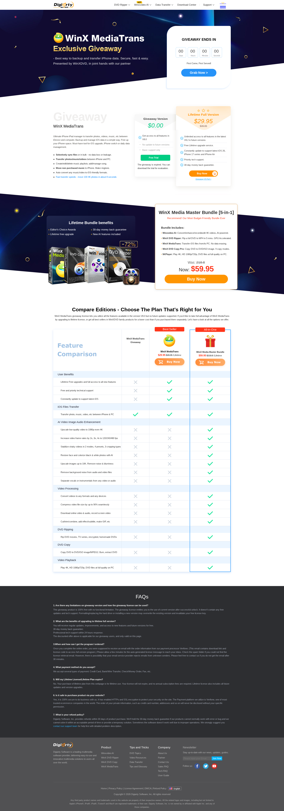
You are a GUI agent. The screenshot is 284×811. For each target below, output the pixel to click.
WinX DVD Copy (109, 762)
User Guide (163, 775)
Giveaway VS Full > (203, 179)
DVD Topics (135, 753)
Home (104, 788)
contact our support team (65, 726)
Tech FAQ (163, 771)
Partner (161, 757)
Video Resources (138, 757)
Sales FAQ (163, 766)
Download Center (186, 4)
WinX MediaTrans (68, 126)
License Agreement (133, 788)
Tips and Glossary (138, 766)
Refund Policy (159, 788)
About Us (162, 753)
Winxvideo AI (141, 4)
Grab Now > (199, 72)
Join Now (216, 758)
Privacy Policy (115, 788)
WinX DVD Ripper (110, 757)
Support (207, 4)
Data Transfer (163, 4)
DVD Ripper (120, 4)
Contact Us (163, 762)
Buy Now (202, 173)
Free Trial (153, 157)
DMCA (148, 788)
